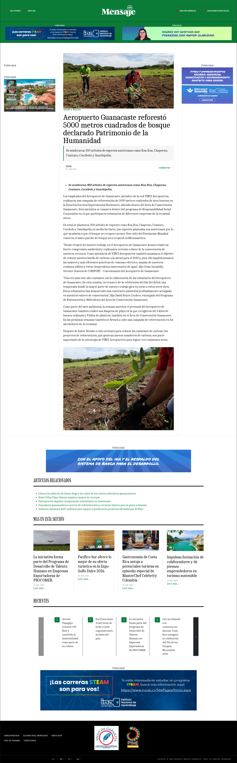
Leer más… (39, 588)
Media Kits (57, 735)
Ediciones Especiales (218, 11)
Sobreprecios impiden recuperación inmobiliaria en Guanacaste (75, 501)
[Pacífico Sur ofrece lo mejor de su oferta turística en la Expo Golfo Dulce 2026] (96, 540)
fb (61, 759)
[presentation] (41, 636)
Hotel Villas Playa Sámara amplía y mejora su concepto (69, 497)
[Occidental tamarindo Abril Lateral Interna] (29, 95)
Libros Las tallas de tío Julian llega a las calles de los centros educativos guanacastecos (87, 493)
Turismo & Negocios (72, 110)
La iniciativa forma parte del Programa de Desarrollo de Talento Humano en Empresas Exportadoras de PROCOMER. (51, 568)
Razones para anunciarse (35, 735)
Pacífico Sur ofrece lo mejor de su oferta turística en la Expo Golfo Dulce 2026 (94, 564)
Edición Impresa (188, 11)
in (78, 759)
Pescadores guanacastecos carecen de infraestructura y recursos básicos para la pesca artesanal (93, 505)
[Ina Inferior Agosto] (118, 690)
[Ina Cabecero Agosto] (60, 33)
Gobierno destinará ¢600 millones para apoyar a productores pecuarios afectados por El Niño (91, 509)
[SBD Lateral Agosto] (207, 85)
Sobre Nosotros (11, 735)
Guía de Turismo (12, 740)
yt (69, 759)
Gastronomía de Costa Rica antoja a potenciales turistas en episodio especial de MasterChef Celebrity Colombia (140, 568)
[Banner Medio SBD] (118, 460)
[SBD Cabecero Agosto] (177, 33)
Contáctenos (30, 740)
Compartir (164, 168)
